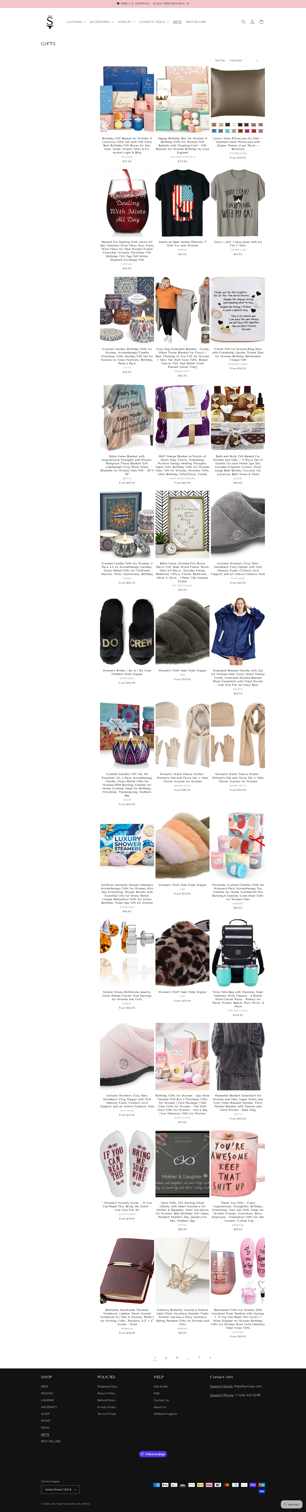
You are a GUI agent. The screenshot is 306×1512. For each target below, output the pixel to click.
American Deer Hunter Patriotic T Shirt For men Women (182, 243)
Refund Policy (106, 1400)
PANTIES (47, 1393)
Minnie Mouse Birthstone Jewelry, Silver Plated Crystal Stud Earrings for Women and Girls (127, 995)
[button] (75, 22)
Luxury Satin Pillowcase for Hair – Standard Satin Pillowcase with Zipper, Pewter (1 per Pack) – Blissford (238, 144)
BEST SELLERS (51, 1441)
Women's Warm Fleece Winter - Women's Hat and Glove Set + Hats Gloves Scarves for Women (182, 777)
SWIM (45, 1427)
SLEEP (45, 1414)
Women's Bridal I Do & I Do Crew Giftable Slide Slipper (127, 672)
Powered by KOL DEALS (76, 1503)
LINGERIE (47, 1400)
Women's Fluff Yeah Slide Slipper (182, 670)
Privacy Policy (106, 1407)
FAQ (157, 1393)
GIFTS (45, 1434)
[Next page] (210, 1357)
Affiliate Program (165, 1414)
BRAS (45, 1386)
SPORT (46, 1420)
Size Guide (161, 1386)
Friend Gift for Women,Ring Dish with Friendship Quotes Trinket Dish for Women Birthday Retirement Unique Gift (238, 354)
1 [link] (155, 1358)
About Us (160, 1407)
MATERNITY (49, 1407)
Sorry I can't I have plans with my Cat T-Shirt (238, 243)
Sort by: (220, 60)
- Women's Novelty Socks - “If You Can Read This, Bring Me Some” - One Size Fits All (127, 1206)
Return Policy (106, 1393)
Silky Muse (57, 1503)
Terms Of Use (106, 1414)
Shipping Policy (107, 1386)
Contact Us (161, 1400)
